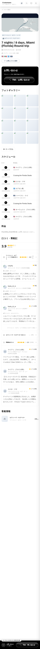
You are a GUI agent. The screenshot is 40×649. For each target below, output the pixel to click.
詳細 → (36, 418)
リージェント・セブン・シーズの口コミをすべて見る (21, 327)
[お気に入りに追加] (3, 645)
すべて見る (9, 149)
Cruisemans (6, 2)
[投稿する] (22, 3)
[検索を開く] (26, 3)
